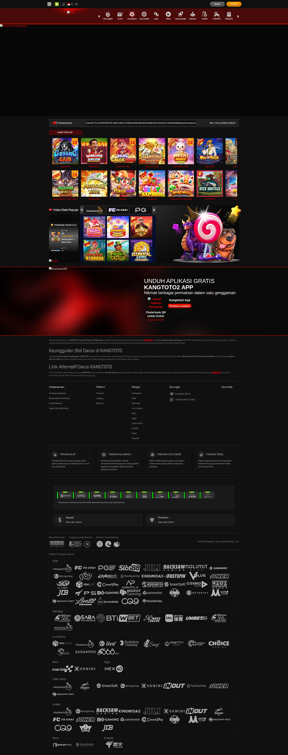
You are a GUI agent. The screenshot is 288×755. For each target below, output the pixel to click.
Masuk (217, 4)
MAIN (67, 151)
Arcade (192, 19)
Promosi (229, 19)
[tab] (95, 210)
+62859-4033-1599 (185, 399)
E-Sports (217, 19)
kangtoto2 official (182, 393)
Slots (120, 19)
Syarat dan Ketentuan (58, 408)
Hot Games (107, 19)
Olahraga (132, 19)
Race (156, 19)
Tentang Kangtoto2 (57, 393)
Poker (205, 19)
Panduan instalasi (179, 306)
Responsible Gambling (59, 398)
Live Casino (144, 19)
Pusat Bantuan (55, 403)
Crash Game (180, 19)
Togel (168, 19)
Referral (100, 403)
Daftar (234, 4)
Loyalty (99, 398)
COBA (96, 223)
